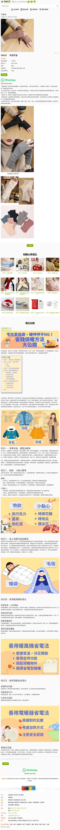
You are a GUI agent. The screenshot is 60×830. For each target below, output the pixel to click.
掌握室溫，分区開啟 (11, 372)
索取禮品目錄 (23, 802)
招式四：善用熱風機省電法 (11, 370)
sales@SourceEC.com (13, 815)
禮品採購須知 (16, 800)
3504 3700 (23, 808)
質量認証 (10, 797)
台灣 (14, 824)
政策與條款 (11, 805)
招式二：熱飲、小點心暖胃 (11, 362)
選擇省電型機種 (10, 379)
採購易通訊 (36, 802)
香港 (11, 824)
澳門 (24, 824)
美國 (40, 824)
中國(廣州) (19, 824)
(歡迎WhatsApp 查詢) (6, 83)
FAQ (5, 389)
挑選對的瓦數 (9, 383)
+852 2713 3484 (15, 808)
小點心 (8, 366)
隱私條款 (17, 805)
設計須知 (23, 800)
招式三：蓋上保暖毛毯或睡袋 (11, 368)
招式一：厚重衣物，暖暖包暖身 (12, 359)
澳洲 (33, 824)
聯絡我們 (17, 802)
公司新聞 (42, 802)
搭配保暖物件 (9, 377)
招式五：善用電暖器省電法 (11, 381)
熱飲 (7, 364)
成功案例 (10, 795)
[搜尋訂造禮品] (57, 6)
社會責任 (30, 802)
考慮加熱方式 (9, 385)
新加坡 (36, 824)
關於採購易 (11, 802)
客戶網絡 (21, 795)
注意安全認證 (9, 387)
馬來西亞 (28, 824)
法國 (48, 824)
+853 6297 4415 (15, 810)
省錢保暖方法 (6, 328)
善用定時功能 (9, 374)
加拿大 (44, 824)
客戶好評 (15, 795)
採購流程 (10, 800)
